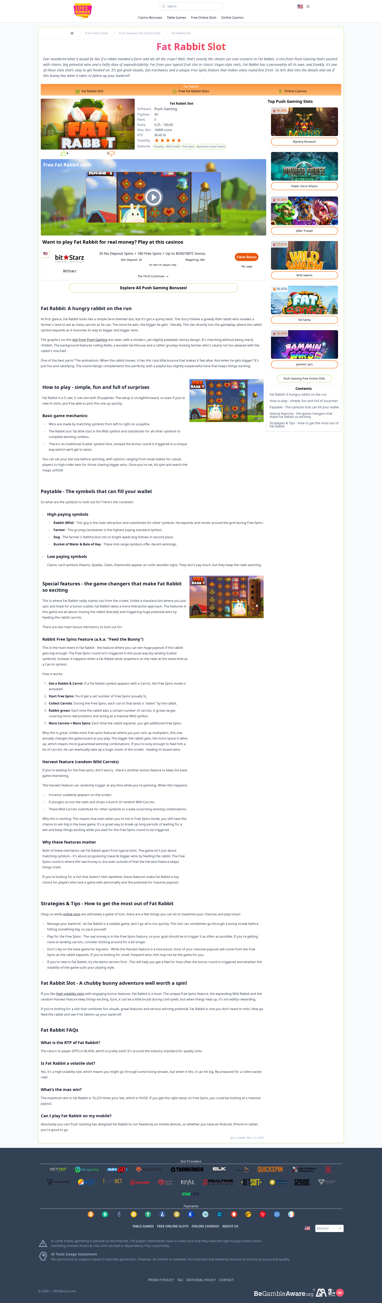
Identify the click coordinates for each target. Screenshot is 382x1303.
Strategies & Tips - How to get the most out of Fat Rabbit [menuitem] (304, 424)
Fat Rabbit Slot (181, 33)
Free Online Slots (96, 33)
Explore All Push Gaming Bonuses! (153, 287)
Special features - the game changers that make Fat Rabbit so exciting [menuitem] (301, 415)
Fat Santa (304, 320)
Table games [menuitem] (176, 17)
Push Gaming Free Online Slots (139, 33)
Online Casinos (205, 1226)
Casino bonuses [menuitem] (150, 17)
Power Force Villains (304, 186)
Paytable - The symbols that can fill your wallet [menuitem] (304, 407)
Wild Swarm (304, 275)
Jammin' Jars (304, 364)
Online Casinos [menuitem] (232, 17)
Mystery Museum (304, 141)
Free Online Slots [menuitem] (203, 17)
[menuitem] (89, 91)
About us (230, 1226)
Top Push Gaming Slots (290, 101)
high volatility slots (70, 994)
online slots (71, 914)
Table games (143, 1226)
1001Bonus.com (64, 1291)
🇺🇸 (300, 6)
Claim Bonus (247, 257)
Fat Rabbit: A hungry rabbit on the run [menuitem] (298, 394)
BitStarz (69, 271)
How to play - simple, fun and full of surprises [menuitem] (304, 401)
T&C (180, 1280)
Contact (226, 1280)
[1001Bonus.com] (72, 33)
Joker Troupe (304, 231)
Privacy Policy (161, 1280)
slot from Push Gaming (89, 340)
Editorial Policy (201, 1280)
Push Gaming (165, 108)
